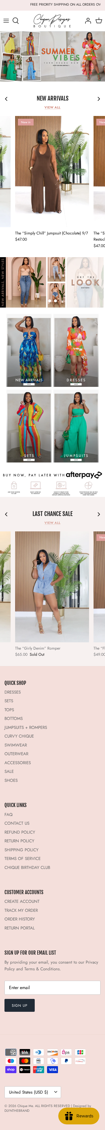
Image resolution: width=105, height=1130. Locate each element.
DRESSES (12, 692)
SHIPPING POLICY (21, 850)
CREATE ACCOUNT (21, 901)
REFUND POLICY (19, 832)
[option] (52, 56)
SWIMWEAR (15, 745)
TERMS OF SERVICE (22, 858)
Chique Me (25, 1105)
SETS (8, 701)
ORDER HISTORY (19, 919)
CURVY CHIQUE (19, 736)
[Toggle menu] (6, 21)
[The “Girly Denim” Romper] (52, 586)
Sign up (19, 1005)
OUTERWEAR (16, 754)
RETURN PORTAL (19, 928)
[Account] (86, 21)
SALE (9, 771)
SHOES (11, 780)
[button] (49, 301)
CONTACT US (16, 823)
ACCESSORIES (17, 763)
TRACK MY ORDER (21, 910)
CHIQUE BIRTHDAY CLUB (27, 867)
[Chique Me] (52, 20)
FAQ (8, 815)
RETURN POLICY (19, 841)
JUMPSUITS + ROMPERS (25, 727)
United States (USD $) (28, 1092)
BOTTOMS (13, 718)
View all (52, 107)
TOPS (9, 710)
